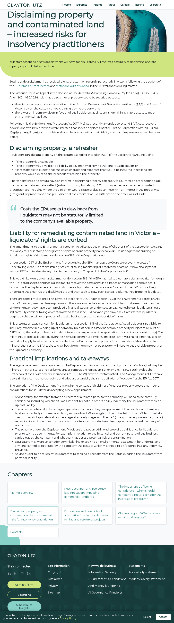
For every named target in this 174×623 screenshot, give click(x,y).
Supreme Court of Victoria (32, 86)
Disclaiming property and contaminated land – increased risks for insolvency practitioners (31, 515)
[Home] (24, 4)
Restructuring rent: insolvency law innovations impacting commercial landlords (85, 492)
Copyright (55, 572)
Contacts (16, 532)
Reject (147, 616)
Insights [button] (97, 4)
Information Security (102, 572)
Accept (163, 616)
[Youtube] (30, 573)
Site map (54, 592)
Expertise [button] (81, 4)
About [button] (111, 4)
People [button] (66, 4)
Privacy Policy (68, 618)
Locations (24, 594)
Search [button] (154, 4)
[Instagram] (17, 573)
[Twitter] (24, 573)
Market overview (21, 492)
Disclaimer (55, 579)
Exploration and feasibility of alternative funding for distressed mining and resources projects (87, 515)
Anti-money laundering (104, 585)
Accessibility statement (144, 572)
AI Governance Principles (105, 592)
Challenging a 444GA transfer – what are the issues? (139, 515)
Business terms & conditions (107, 579)
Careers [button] (124, 4)
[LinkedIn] (10, 573)
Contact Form (24, 584)
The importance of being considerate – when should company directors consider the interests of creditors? (139, 492)
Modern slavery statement (147, 579)
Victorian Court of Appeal (73, 86)
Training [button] (139, 4)
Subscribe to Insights (24, 607)
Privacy (53, 585)
